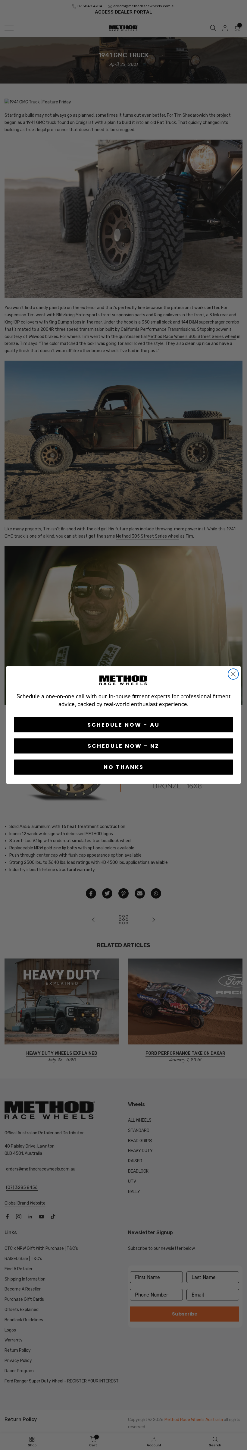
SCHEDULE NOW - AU (123, 724)
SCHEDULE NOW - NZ (123, 746)
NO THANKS (124, 767)
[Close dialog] (233, 674)
